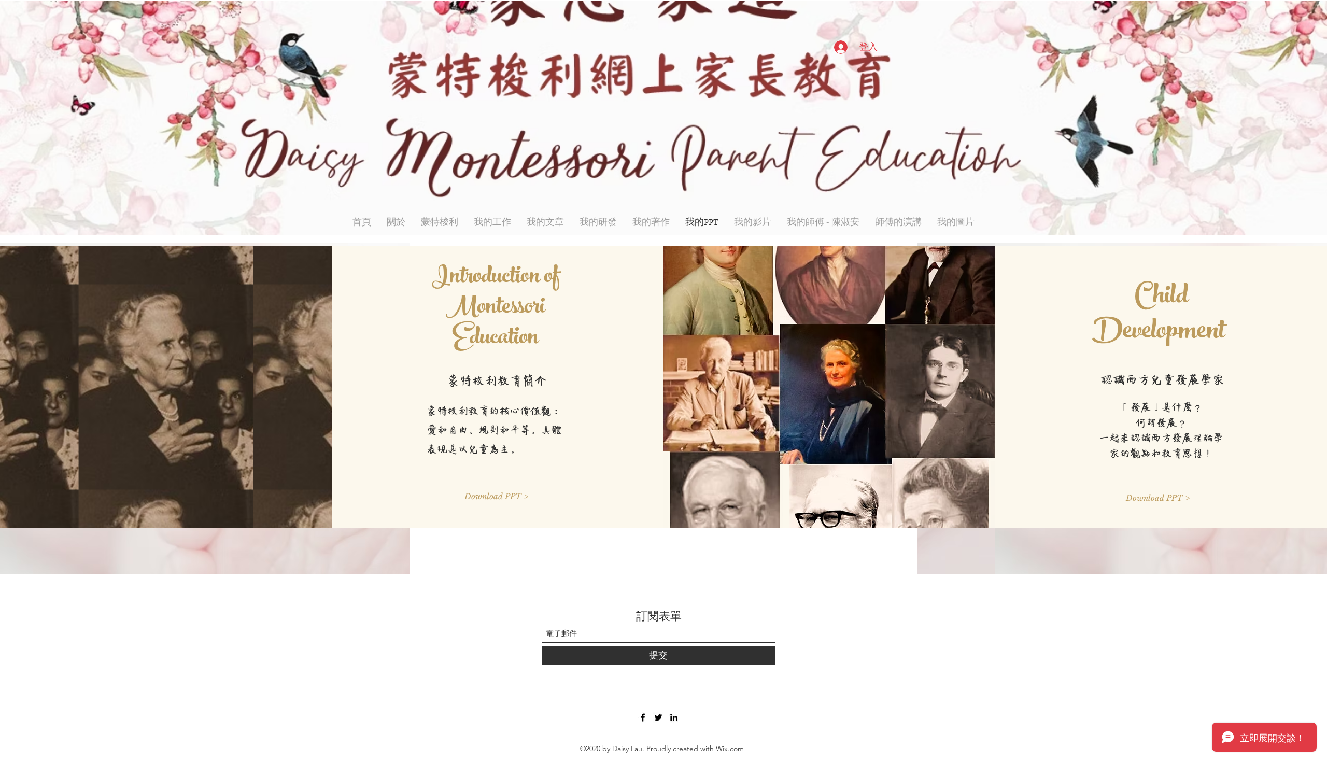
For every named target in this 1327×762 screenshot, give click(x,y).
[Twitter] (658, 717)
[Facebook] (643, 717)
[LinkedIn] (674, 717)
